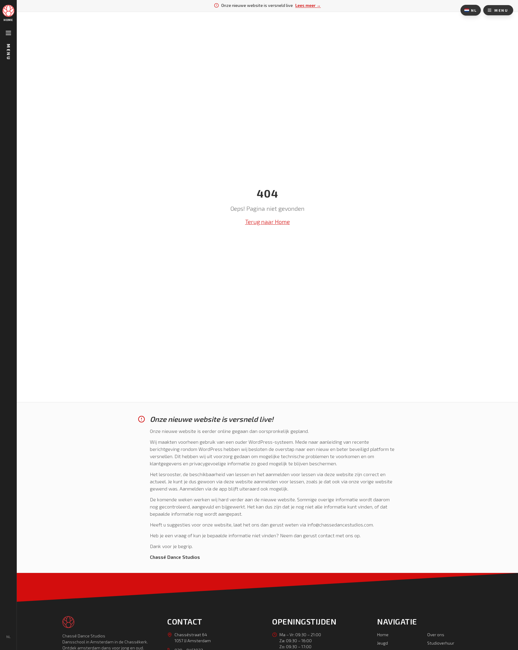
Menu (8, 52)
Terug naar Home (267, 221)
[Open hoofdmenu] (8, 33)
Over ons (435, 634)
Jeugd (382, 643)
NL (474, 10)
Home (383, 634)
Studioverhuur (440, 643)
